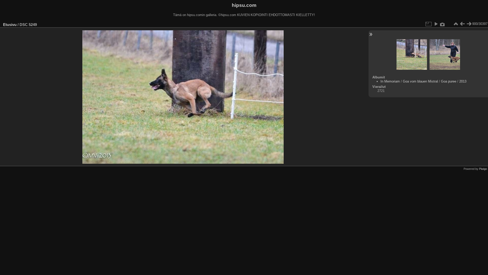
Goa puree (448, 81)
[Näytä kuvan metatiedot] (442, 24)
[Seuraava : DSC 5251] (469, 24)
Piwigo (483, 168)
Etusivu (10, 24)
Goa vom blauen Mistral (420, 81)
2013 (462, 81)
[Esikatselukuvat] (455, 24)
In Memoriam (390, 81)
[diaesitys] (436, 24)
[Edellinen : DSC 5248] (462, 24)
